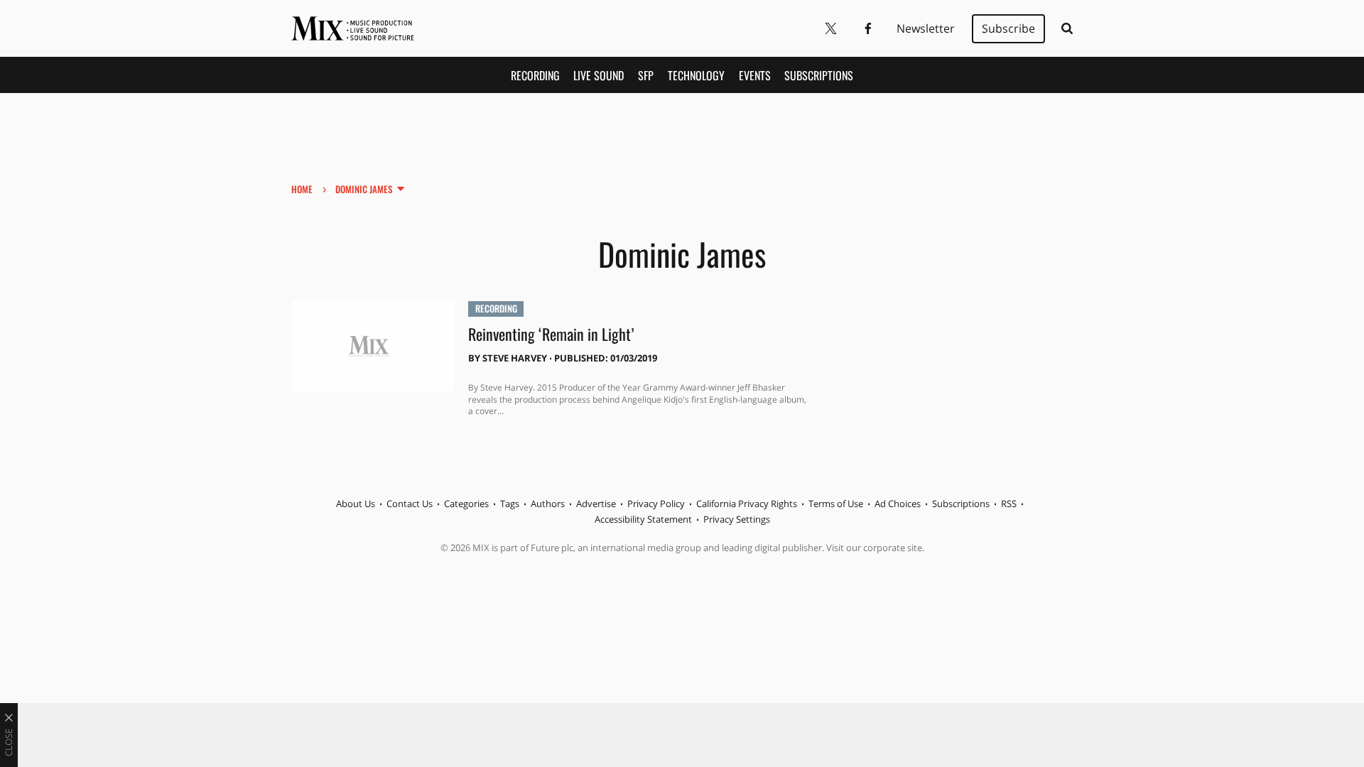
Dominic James (363, 189)
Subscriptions (818, 75)
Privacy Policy (656, 503)
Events (755, 75)
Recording (535, 75)
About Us (355, 503)
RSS (1009, 503)
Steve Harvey (514, 358)
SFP (646, 75)
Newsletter (926, 28)
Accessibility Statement (643, 519)
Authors (548, 503)
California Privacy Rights (746, 503)
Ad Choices (898, 503)
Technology (696, 75)
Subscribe (1008, 28)
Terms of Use (835, 503)
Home (302, 189)
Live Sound (598, 75)
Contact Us (409, 503)
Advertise (596, 503)
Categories (466, 503)
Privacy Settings (736, 519)
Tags (509, 503)
